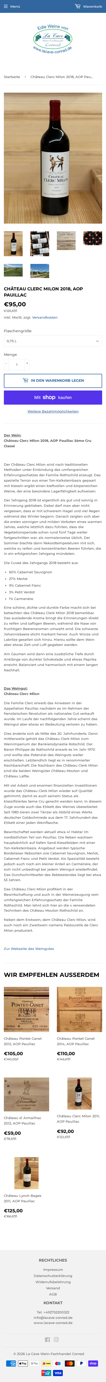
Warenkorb (92, 6)
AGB (53, 1294)
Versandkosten (45, 317)
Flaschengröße (18, 331)
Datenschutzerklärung (53, 1276)
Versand (53, 1288)
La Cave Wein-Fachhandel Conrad (55, 1354)
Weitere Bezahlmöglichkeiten (53, 411)
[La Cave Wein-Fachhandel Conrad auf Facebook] (47, 1340)
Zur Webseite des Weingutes (29, 949)
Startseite (12, 77)
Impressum (53, 1269)
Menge (10, 354)
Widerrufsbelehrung (53, 1282)
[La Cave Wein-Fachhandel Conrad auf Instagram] (56, 1340)
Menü (15, 6)
